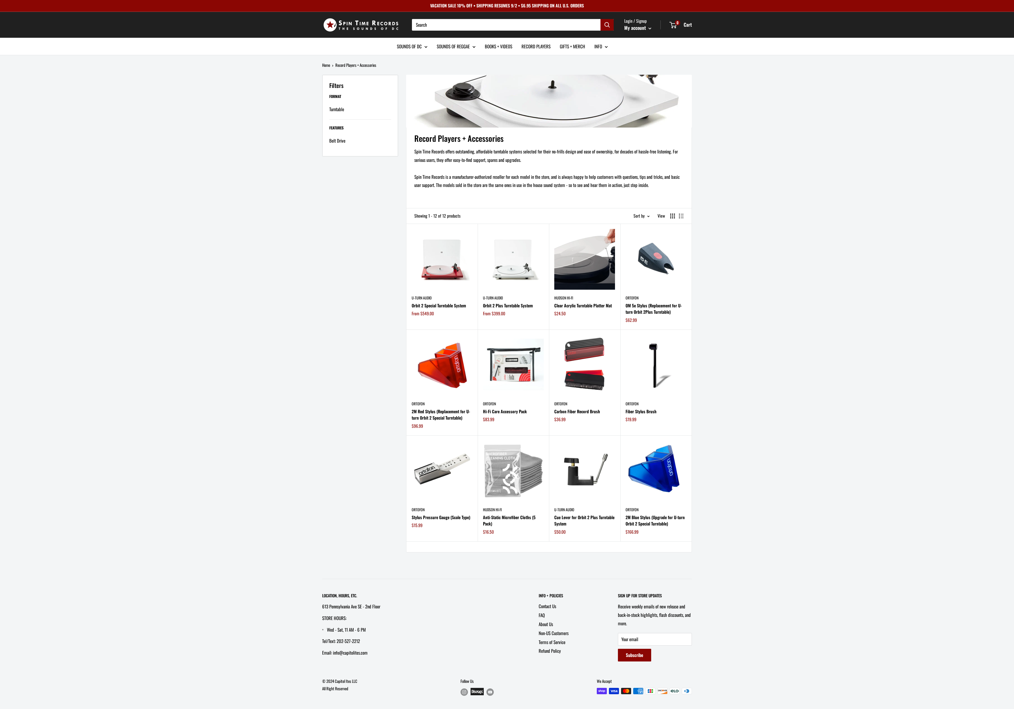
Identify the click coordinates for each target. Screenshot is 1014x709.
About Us (546, 624)
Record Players (536, 46)
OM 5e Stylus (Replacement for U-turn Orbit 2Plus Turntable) (654, 308)
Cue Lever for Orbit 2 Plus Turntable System (584, 520)
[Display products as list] (681, 216)
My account (635, 27)
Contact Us (547, 606)
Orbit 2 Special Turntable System (439, 305)
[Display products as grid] (672, 216)
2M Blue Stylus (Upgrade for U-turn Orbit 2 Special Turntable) (655, 520)
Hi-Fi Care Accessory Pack (505, 411)
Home (326, 65)
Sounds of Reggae (453, 46)
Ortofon (632, 297)
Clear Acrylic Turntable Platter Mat (583, 305)
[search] (506, 25)
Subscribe (634, 655)
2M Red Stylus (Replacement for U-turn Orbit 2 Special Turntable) (441, 414)
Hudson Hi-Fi (563, 297)
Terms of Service (552, 642)
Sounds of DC (409, 46)
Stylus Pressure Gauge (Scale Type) (441, 517)
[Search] (607, 25)
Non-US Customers (554, 633)
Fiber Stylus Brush (641, 411)
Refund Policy (550, 650)
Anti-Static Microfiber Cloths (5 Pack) (509, 520)
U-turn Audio (422, 297)
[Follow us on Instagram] (464, 692)
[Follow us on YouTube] (490, 692)
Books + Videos (498, 46)
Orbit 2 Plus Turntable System (508, 305)
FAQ (542, 615)
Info (598, 46)
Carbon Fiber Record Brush (577, 411)
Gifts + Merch (572, 46)
